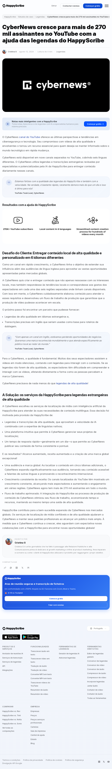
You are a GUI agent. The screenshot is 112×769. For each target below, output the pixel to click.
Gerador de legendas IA (69, 653)
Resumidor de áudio (39, 690)
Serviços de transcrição (12, 658)
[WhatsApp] (10, 567)
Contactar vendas (71, 6)
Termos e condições (11, 760)
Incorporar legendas (96, 682)
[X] (22, 567)
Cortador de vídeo (95, 690)
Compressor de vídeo (96, 677)
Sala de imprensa (38, 731)
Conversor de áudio (95, 669)
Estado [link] (34, 739)
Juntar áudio (92, 686)
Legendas (40, 17)
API (3, 666)
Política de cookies (54, 760)
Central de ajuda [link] (38, 735)
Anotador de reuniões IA (12, 653)
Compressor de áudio (96, 673)
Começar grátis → (95, 124)
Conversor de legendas (97, 661)
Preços (34, 715)
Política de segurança (74, 760)
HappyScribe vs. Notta (12, 719)
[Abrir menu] (107, 5)
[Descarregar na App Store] (11, 637)
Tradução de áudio (39, 666)
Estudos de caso (25, 17)
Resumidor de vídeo (39, 694)
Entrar (54, 6)
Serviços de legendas (11, 662)
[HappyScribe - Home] (13, 5)
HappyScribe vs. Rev (11, 711)
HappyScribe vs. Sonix (12, 723)
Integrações (7, 670)
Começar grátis (92, 6)
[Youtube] (108, 762)
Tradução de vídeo (39, 670)
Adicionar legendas (67, 658)
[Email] (28, 567)
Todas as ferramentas (96, 698)
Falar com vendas (56, 605)
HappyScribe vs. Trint (11, 715)
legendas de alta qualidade (72, 383)
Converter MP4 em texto (41, 678)
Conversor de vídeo (95, 665)
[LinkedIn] (16, 567)
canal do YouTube (29, 137)
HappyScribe (10, 17)
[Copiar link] (5, 567)
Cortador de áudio (95, 694)
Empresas (35, 711)
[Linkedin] (99, 762)
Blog (33, 743)
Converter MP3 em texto (41, 674)
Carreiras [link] (34, 727)
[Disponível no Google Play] (31, 637)
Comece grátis (56, 599)
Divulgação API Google (12, 763)
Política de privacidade (33, 760)
